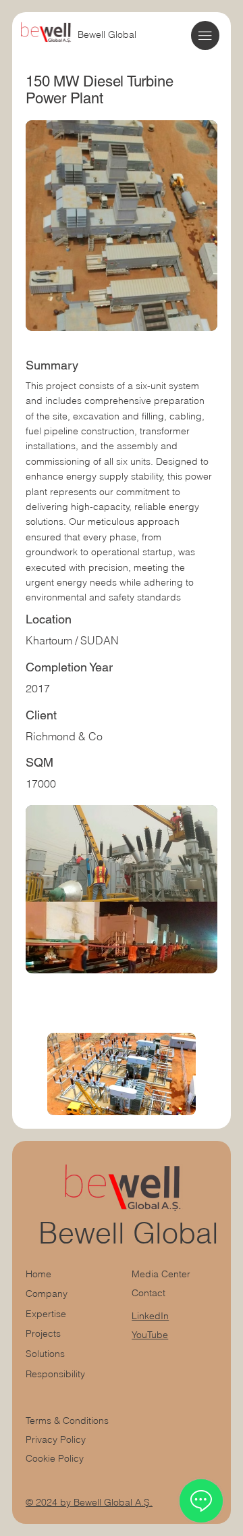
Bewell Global (107, 34)
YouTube (150, 1335)
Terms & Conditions (68, 1420)
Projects (43, 1333)
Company (47, 1293)
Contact (148, 1293)
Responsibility (55, 1374)
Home (38, 1274)
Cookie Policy (55, 1458)
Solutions (45, 1354)
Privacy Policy (56, 1439)
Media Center (161, 1274)
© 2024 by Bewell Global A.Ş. (89, 1502)
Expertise (46, 1314)
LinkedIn (150, 1316)
